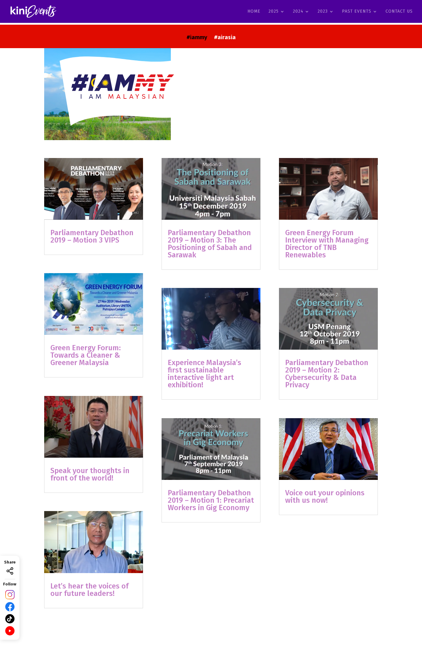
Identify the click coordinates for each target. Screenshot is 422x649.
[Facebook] (10, 606)
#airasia (225, 38)
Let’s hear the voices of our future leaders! (89, 590)
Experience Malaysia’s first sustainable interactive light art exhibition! (204, 373)
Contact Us (399, 11)
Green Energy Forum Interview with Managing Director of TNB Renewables (327, 243)
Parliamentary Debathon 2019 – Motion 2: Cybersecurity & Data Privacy (326, 373)
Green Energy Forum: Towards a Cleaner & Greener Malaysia (85, 355)
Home (253, 11)
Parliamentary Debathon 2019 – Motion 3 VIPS (91, 236)
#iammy (197, 38)
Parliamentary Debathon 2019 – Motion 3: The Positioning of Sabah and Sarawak (210, 243)
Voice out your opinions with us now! (325, 497)
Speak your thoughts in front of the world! (89, 474)
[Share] (10, 571)
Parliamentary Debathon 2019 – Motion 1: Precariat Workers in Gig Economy (211, 500)
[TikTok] (10, 619)
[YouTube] (10, 631)
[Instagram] (10, 594)
